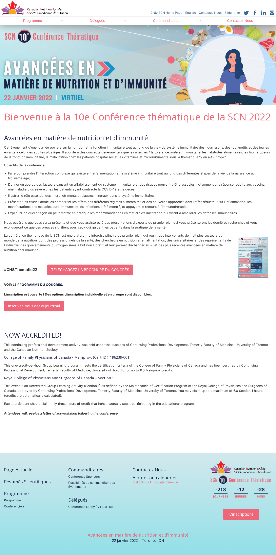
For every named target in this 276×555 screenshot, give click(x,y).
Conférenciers (14, 506)
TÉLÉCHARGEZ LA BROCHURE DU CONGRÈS (90, 270)
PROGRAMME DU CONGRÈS (39, 285)
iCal (135, 482)
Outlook (146, 482)
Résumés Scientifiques (27, 481)
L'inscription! (241, 514)
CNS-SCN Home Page (166, 13)
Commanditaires (166, 21)
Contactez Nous (210, 13)
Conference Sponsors (84, 476)
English (190, 13)
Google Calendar (166, 482)
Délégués (97, 21)
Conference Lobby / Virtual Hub (91, 507)
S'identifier (232, 13)
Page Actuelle (18, 470)
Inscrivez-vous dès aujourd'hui (34, 306)
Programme (32, 21)
